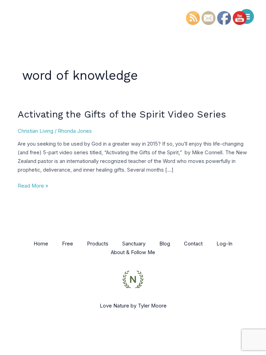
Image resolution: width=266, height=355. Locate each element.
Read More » (33, 185)
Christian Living (35, 131)
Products (97, 244)
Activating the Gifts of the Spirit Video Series (122, 114)
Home (41, 244)
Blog (164, 244)
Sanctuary (133, 244)
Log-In (224, 244)
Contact (193, 244)
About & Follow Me (133, 252)
